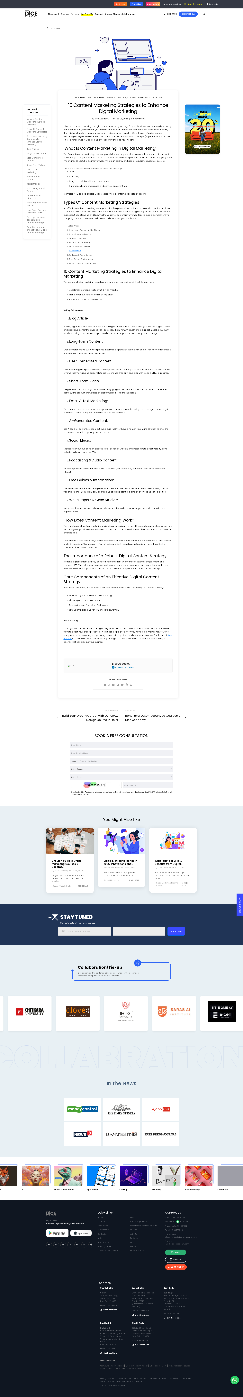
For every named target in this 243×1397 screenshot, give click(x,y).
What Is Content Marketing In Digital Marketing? (36, 122)
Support (176, 1259)
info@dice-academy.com (177, 1244)
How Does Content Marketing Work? (36, 211)
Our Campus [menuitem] (103, 1229)
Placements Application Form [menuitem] (143, 1225)
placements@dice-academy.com (181, 1237)
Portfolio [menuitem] (75, 14)
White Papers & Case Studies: (37, 204)
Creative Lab (153, 4)
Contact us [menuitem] (102, 1234)
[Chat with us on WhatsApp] (234, 1380)
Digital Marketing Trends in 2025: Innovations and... (120, 862)
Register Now (188, 14)
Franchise (136, 4)
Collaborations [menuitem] (128, 14)
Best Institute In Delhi (62, 886)
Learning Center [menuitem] (104, 1246)
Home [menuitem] (100, 1217)
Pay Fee (176, 1252)
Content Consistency (138, 97)
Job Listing (120, 4)
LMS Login (213, 4)
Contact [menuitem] (98, 14)
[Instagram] (56, 1244)
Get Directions (110, 1310)
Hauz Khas (120, 1368)
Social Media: (33, 183)
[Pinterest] (91, 1244)
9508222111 (185, 1221)
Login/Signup (176, 1266)
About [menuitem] (133, 1217)
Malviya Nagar (175, 1366)
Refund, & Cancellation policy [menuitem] (153, 1378)
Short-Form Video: (36, 165)
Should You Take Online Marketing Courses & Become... (66, 864)
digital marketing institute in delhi (109, 97)
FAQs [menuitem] (99, 1238)
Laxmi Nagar (142, 1366)
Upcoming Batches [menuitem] (139, 1221)
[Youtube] (77, 1244)
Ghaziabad (155, 1366)
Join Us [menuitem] (133, 1234)
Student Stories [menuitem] (112, 14)
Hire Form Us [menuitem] (103, 1242)
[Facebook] (49, 1244)
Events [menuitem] (133, 1246)
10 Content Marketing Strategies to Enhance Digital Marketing (37, 140)
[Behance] (63, 1244)
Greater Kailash (134, 1368)
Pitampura (104, 1366)
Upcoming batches (172, 4)
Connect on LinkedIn (124, 667)
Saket (113, 1366)
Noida (121, 1366)
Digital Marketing (82, 97)
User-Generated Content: (35, 159)
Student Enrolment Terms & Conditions (125, 1381)
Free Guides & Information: (33, 197)
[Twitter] (70, 1244)
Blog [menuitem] (132, 1242)
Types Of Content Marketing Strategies (37, 130)
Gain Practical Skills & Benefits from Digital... (169, 862)
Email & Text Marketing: (32, 171)
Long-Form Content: (37, 153)
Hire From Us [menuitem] (87, 14)
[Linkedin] (84, 1244)
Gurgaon (130, 1366)
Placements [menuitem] (102, 1225)
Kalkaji (110, 1368)
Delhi (164, 1366)
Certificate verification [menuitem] (107, 1250)
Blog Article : (33, 149)
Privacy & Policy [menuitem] (107, 1378)
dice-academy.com (116, 1385)
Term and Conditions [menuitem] (126, 1378)
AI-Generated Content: (33, 178)
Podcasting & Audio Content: (36, 189)
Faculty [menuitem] (133, 1229)
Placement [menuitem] (53, 14)
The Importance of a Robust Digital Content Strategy (37, 220)
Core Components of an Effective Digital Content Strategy (37, 230)
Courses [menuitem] (65, 14)
